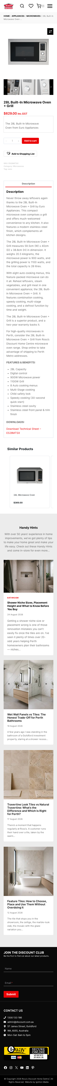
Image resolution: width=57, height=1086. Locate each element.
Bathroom (13, 598)
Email (9, 982)
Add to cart (30, 140)
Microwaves (33, 16)
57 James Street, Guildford (21, 1026)
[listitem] (30, 482)
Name (8, 968)
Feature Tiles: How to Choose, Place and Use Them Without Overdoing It (27, 904)
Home (7, 16)
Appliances (18, 16)
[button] (20, 154)
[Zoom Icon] (50, 31)
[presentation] (28, 576)
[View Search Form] (22, 6)
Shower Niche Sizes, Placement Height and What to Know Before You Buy (28, 606)
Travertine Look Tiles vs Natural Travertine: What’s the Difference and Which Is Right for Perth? (28, 809)
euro (10, 169)
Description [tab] (28, 183)
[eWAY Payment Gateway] (28, 1052)
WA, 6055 (12, 1030)
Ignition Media (42, 1082)
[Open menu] (49, 6)
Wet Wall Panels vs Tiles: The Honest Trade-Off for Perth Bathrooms (26, 717)
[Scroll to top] (49, 1074)
